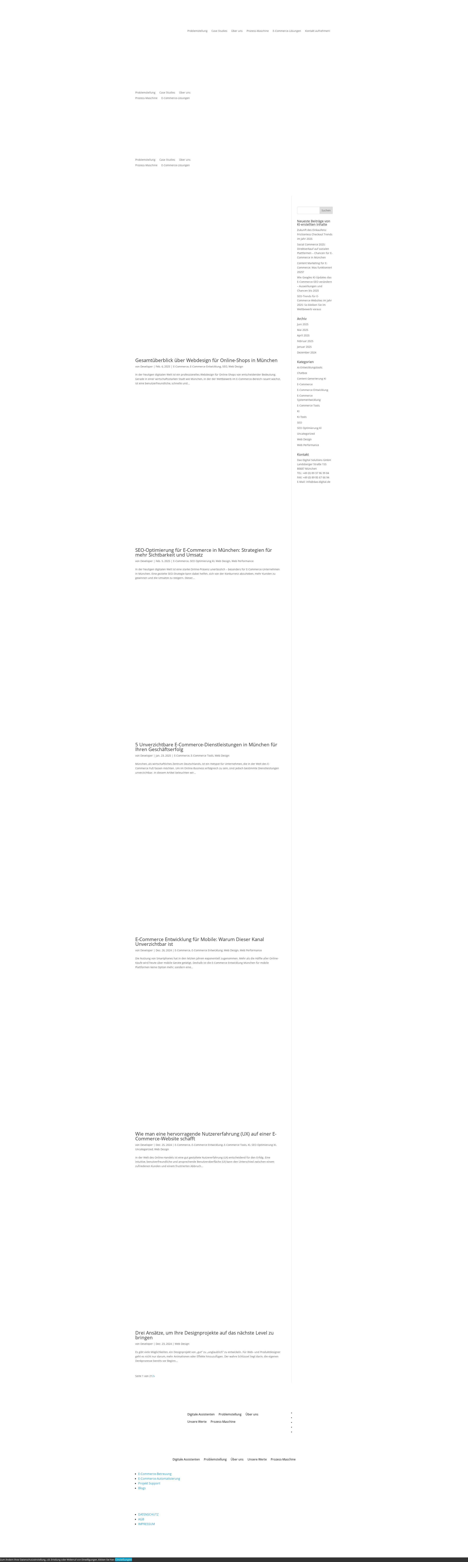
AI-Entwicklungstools (309, 367)
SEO (224, 366)
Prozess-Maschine (258, 31)
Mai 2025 (302, 330)
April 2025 (303, 335)
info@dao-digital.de (317, 482)
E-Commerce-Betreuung (154, 1474)
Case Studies (219, 31)
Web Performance (243, 561)
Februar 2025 (305, 341)
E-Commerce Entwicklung (205, 366)
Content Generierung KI (311, 378)
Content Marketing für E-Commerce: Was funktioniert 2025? (314, 267)
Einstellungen (123, 1559)
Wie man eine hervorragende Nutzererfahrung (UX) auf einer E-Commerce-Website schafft (205, 1136)
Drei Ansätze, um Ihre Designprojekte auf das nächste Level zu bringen (204, 1335)
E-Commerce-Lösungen (287, 31)
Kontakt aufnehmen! (317, 31)
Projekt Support (149, 1483)
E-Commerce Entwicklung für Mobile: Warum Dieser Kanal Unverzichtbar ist (199, 941)
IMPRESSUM (146, 1524)
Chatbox (302, 373)
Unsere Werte (197, 1422)
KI (249, 1145)
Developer (146, 366)
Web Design (236, 366)
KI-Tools (302, 417)
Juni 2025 (302, 324)
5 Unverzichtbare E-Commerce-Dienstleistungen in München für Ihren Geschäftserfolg (206, 747)
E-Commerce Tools (202, 755)
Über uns (237, 31)
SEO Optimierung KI (202, 561)
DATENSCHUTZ (148, 1514)
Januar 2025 (304, 346)
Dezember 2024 (306, 352)
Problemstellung (197, 31)
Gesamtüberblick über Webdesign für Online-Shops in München (206, 360)
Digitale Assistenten (201, 1414)
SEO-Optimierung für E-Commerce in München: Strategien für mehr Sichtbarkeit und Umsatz (203, 552)
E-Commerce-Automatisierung (159, 1479)
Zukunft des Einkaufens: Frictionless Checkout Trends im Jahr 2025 (314, 234)
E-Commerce (181, 366)
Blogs (142, 1488)
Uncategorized (144, 1149)
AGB (141, 1519)
